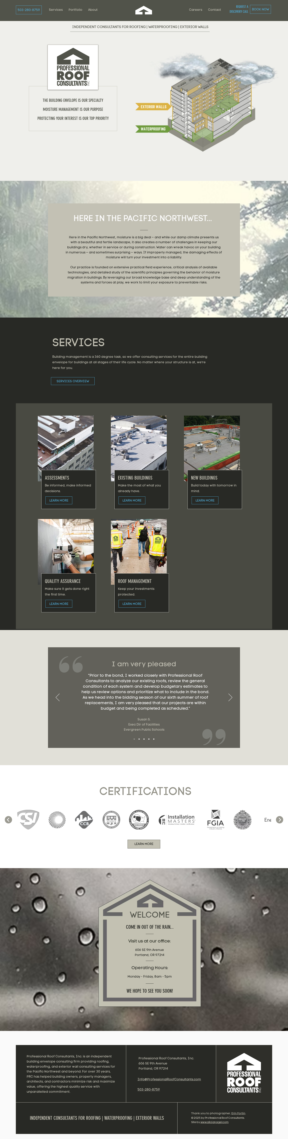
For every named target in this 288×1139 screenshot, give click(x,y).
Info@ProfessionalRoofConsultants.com (169, 1079)
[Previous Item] (8, 819)
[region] (245, 1075)
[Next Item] (279, 819)
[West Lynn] (139, 739)
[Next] (230, 698)
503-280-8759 (149, 1089)
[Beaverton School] (144, 739)
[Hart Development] (153, 739)
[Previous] (58, 698)
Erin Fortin (238, 1113)
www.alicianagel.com (214, 1122)
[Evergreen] (134, 739)
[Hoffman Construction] (148, 739)
